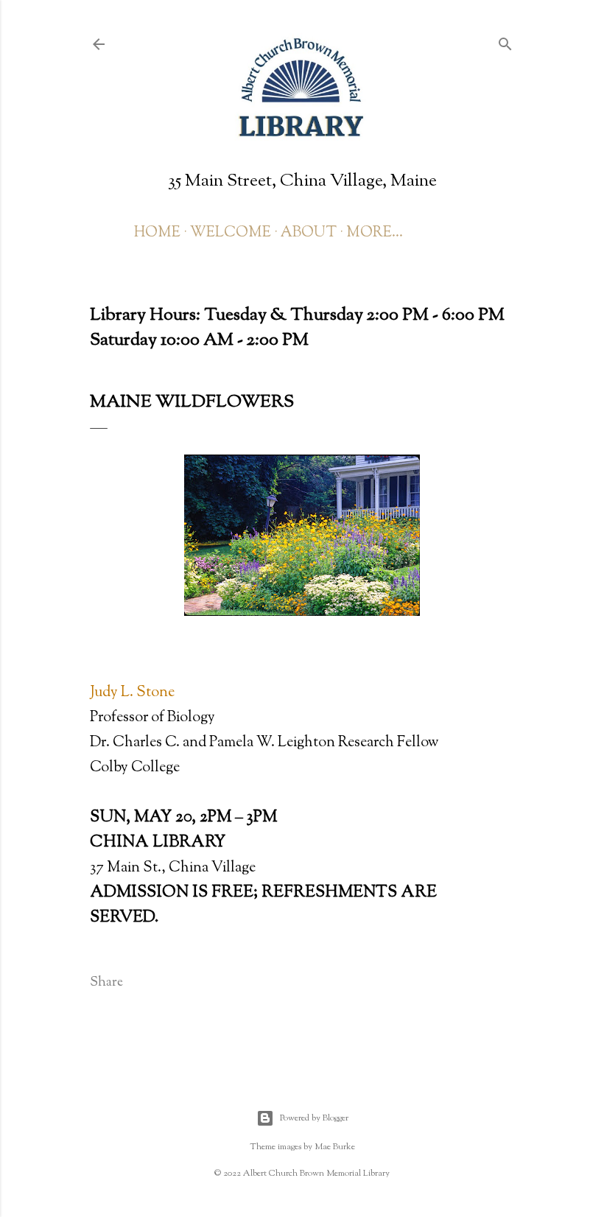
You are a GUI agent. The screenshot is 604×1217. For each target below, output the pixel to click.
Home (157, 233)
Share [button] (106, 982)
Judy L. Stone (132, 693)
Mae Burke (335, 1147)
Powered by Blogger (314, 1118)
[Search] (505, 43)
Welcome (230, 233)
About (309, 233)
